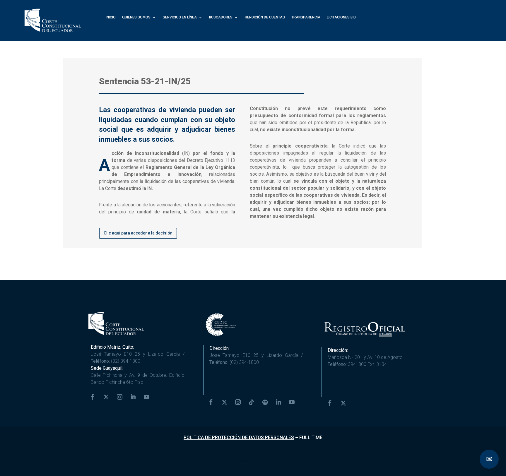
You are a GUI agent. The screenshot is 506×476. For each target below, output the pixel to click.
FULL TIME (310, 437)
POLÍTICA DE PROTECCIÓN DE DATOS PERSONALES (239, 437)
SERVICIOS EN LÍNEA (180, 17)
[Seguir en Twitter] (106, 397)
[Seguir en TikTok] (251, 402)
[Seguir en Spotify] (265, 402)
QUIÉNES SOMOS (136, 17)
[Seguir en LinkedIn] (133, 397)
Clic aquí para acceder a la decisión (138, 233)
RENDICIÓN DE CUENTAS (265, 17)
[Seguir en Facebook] (92, 397)
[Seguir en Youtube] (146, 397)
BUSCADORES (221, 17)
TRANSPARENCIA (305, 17)
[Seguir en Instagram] (119, 397)
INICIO (111, 17)
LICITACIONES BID (341, 17)
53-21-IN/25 (166, 81)
